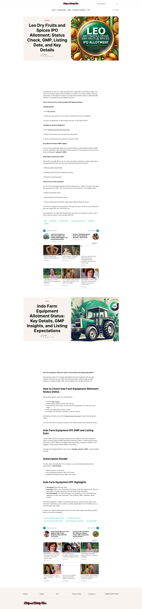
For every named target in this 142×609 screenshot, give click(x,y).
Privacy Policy (76, 594)
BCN (46, 54)
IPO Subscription (64, 221)
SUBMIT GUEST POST (111, 594)
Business (47, 20)
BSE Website (51, 111)
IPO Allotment (53, 221)
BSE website (56, 401)
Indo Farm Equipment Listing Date (75, 521)
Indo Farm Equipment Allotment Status (54, 518)
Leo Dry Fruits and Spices (78, 221)
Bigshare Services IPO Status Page (59, 130)
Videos (42, 594)
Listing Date (91, 221)
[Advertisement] (71, 75)
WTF (57, 594)
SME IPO (46, 223)
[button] (116, 10)
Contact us (92, 594)
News (47, 301)
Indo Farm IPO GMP (92, 521)
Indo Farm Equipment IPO (74, 518)
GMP (45, 221)
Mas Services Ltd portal (73, 416)
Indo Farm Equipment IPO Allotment (53, 521)
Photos (25, 594)
